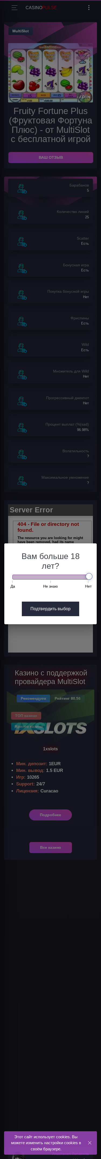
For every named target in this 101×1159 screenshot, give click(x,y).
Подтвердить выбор (50, 608)
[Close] (89, 1142)
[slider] (89, 576)
